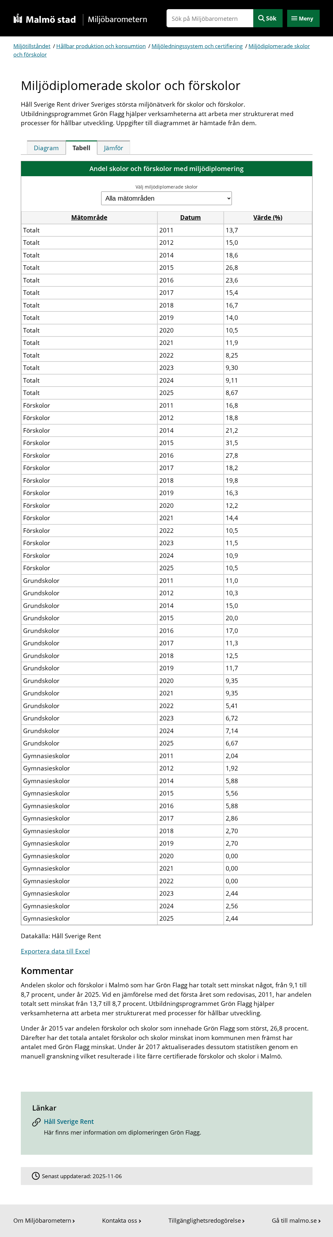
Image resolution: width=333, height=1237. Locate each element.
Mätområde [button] (89, 217)
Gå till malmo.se (294, 1220)
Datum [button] (190, 217)
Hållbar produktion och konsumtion (101, 46)
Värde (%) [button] (267, 217)
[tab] (46, 147)
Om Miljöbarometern (42, 1220)
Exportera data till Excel (55, 951)
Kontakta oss (119, 1220)
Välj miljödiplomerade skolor (167, 187)
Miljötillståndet (31, 46)
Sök (271, 18)
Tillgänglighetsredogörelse (204, 1220)
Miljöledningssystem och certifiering (197, 46)
